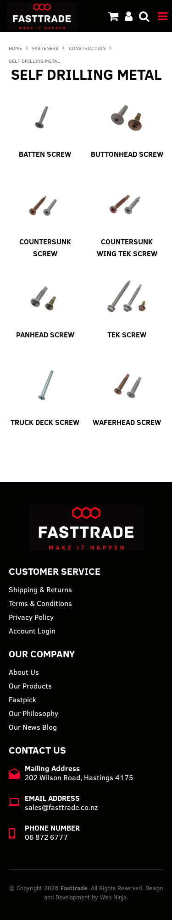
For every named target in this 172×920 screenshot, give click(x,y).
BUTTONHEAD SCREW (127, 154)
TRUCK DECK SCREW (45, 422)
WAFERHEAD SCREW (127, 422)
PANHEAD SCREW (45, 335)
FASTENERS (45, 48)
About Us (24, 672)
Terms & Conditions (40, 603)
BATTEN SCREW (45, 154)
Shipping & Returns (40, 589)
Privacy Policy (31, 617)
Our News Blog (33, 727)
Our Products (30, 685)
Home (15, 48)
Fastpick (22, 699)
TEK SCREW (126, 335)
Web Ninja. (114, 897)
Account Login (32, 630)
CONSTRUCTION (87, 48)
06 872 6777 (46, 837)
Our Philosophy (33, 713)
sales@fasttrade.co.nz (61, 807)
